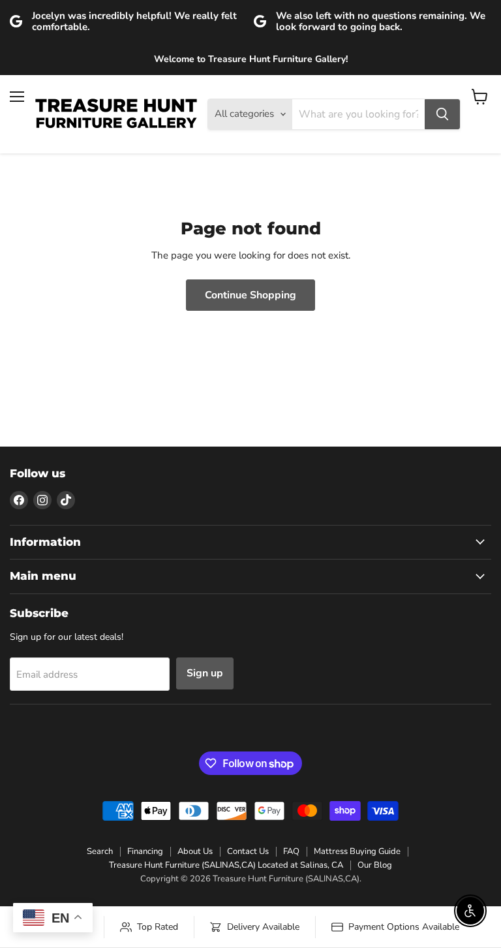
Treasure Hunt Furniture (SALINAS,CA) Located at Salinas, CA (226, 865)
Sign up (205, 673)
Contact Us (248, 851)
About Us (195, 851)
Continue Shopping (250, 295)
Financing (145, 851)
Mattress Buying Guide (357, 851)
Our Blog (374, 865)
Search (100, 851)
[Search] (442, 114)
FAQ (291, 851)
